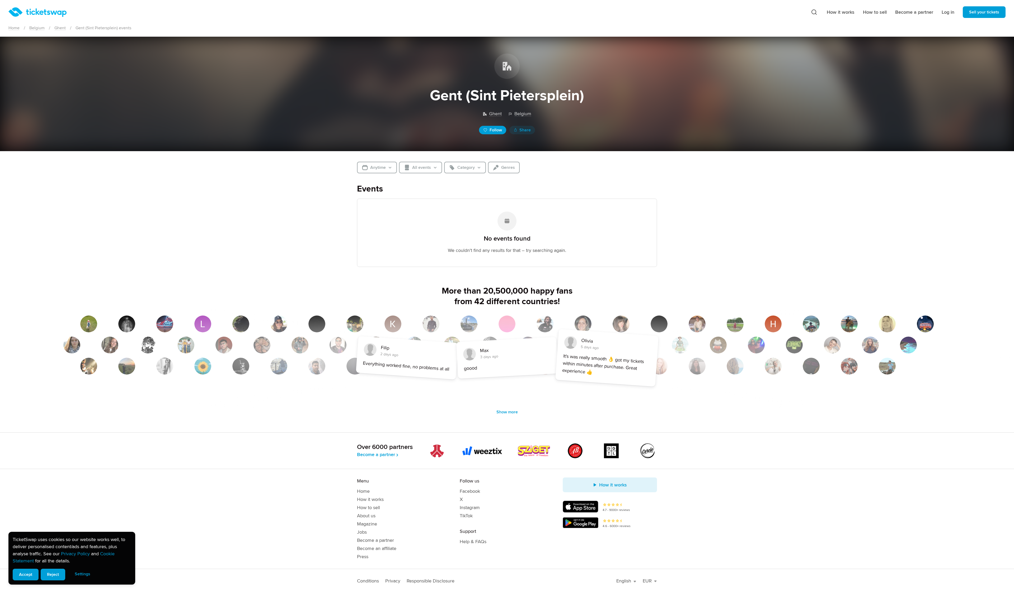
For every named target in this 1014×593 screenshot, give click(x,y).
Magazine (367, 524)
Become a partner (914, 12)
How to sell (875, 12)
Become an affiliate (376, 548)
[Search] (814, 12)
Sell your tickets (984, 12)
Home (14, 28)
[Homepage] (37, 12)
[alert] (71, 558)
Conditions (368, 581)
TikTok (466, 516)
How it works (841, 12)
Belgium (37, 28)
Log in (948, 12)
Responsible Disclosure (430, 581)
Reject (53, 574)
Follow (496, 130)
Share (525, 130)
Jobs (362, 532)
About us (366, 516)
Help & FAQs (473, 541)
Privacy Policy (75, 554)
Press (362, 556)
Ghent (60, 28)
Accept (25, 574)
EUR (647, 581)
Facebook (470, 491)
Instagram (470, 507)
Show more (507, 412)
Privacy (392, 581)
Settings (82, 574)
